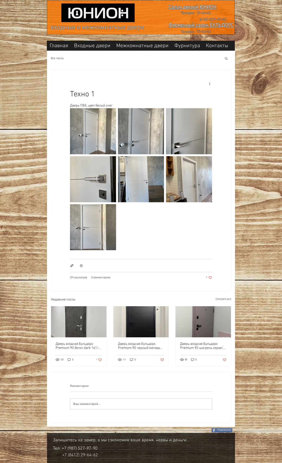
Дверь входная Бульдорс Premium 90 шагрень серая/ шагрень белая (201, 346)
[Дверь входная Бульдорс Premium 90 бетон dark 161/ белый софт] (78, 321)
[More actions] (209, 84)
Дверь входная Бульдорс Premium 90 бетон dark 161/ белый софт (77, 346)
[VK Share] (194, 430)
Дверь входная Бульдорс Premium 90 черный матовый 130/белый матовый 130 (140, 346)
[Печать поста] (81, 265)
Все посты (57, 58)
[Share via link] (72, 265)
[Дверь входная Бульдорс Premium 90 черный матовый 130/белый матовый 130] (141, 321)
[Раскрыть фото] (93, 131)
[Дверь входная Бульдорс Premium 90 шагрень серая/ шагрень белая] (203, 321)
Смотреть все (223, 299)
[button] (226, 58)
